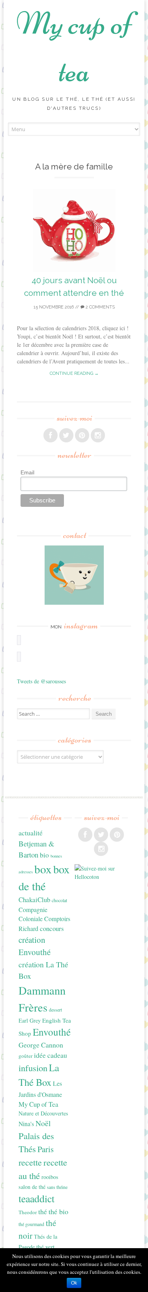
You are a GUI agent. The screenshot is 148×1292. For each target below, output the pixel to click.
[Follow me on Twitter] (66, 435)
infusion (33, 1068)
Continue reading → (74, 373)
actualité (31, 832)
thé (42, 1211)
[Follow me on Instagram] (98, 435)
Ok (74, 1283)
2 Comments (99, 307)
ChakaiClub (34, 899)
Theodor (28, 1212)
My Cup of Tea (38, 1104)
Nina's (26, 1123)
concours (52, 928)
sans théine (57, 1187)
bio (44, 854)
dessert (55, 1009)
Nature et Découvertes (43, 1113)
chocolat (59, 900)
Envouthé (52, 1031)
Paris (45, 1149)
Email (27, 472)
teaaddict (36, 1198)
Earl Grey (30, 1020)
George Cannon (41, 1044)
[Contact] (74, 575)
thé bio (58, 1211)
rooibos (49, 1177)
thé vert (45, 1247)
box (43, 868)
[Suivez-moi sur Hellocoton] (101, 876)
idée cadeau (50, 1055)
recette (30, 1162)
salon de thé (32, 1186)
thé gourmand (31, 1224)
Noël (43, 1123)
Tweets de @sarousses (41, 681)
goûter (25, 1055)
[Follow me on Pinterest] (82, 435)
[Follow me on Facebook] (50, 435)
